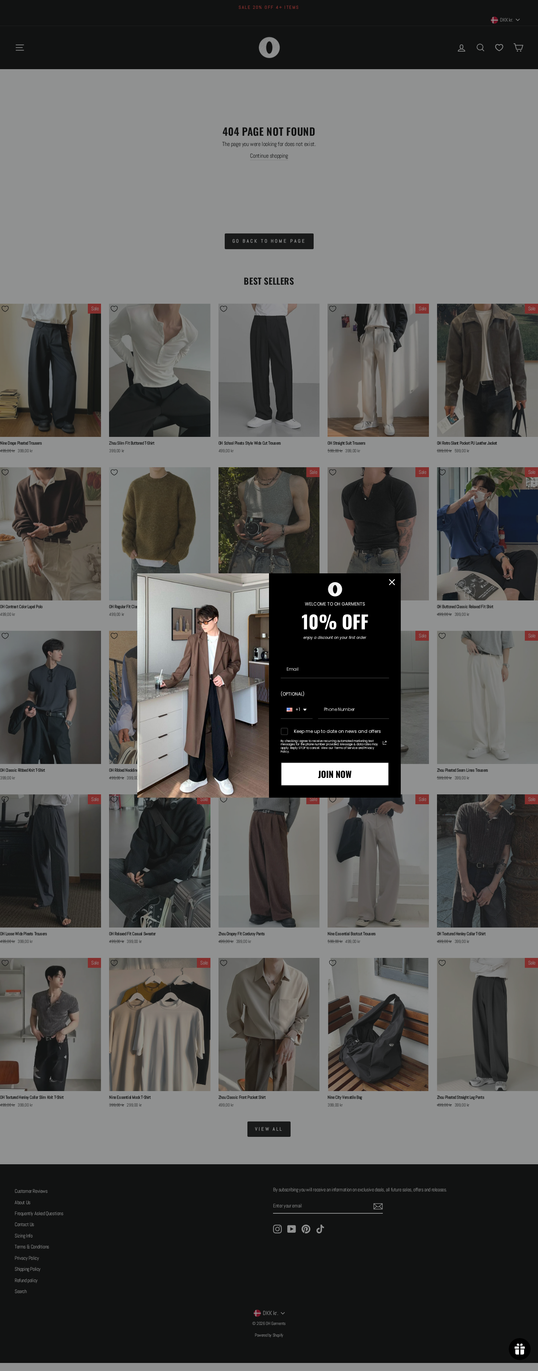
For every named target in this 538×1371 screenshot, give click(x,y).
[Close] (392, 582)
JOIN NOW (335, 773)
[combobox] (297, 710)
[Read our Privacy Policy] (384, 742)
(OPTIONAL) (293, 694)
